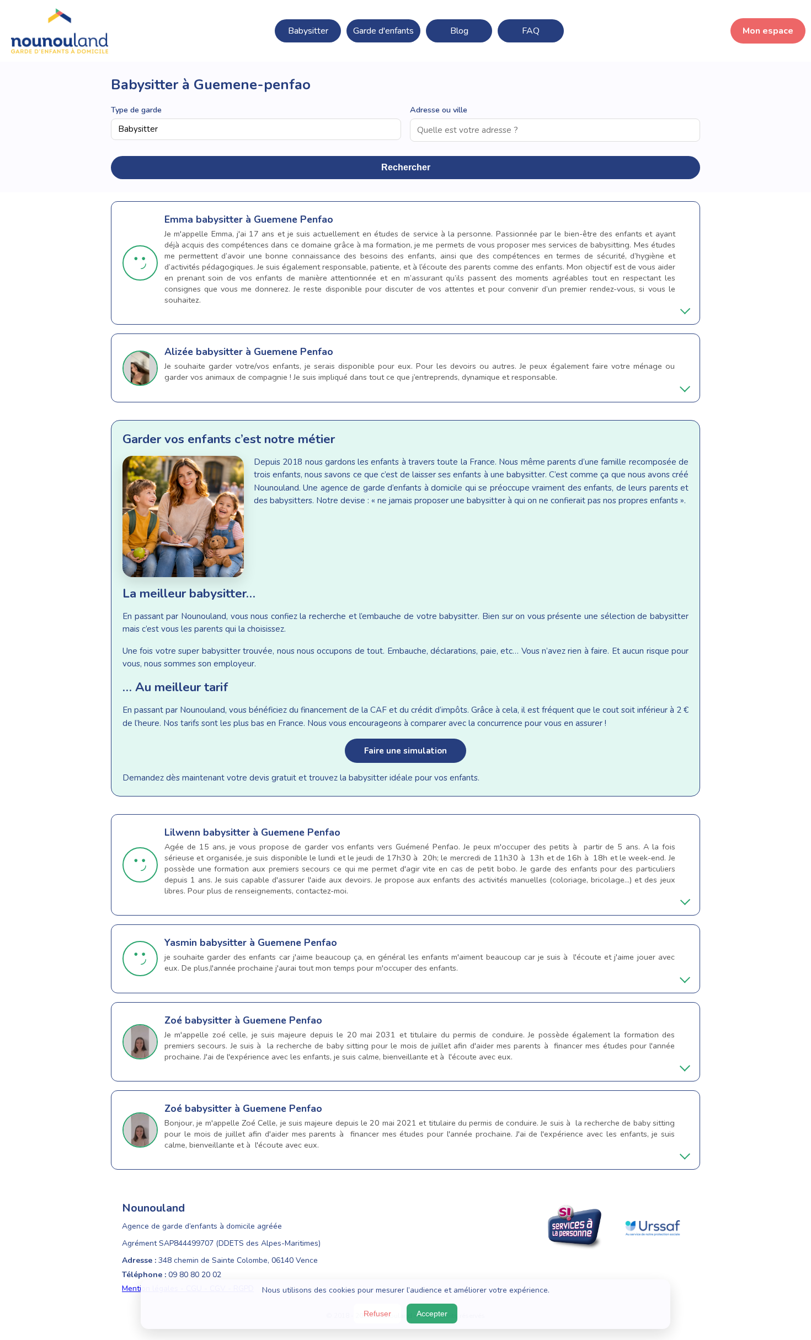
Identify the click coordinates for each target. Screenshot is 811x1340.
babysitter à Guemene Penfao (264, 219)
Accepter (432, 1313)
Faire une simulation (405, 750)
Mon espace (768, 31)
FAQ (531, 31)
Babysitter (308, 31)
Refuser (377, 1313)
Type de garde (136, 109)
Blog (459, 31)
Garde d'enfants (383, 31)
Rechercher (405, 167)
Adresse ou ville (438, 109)
